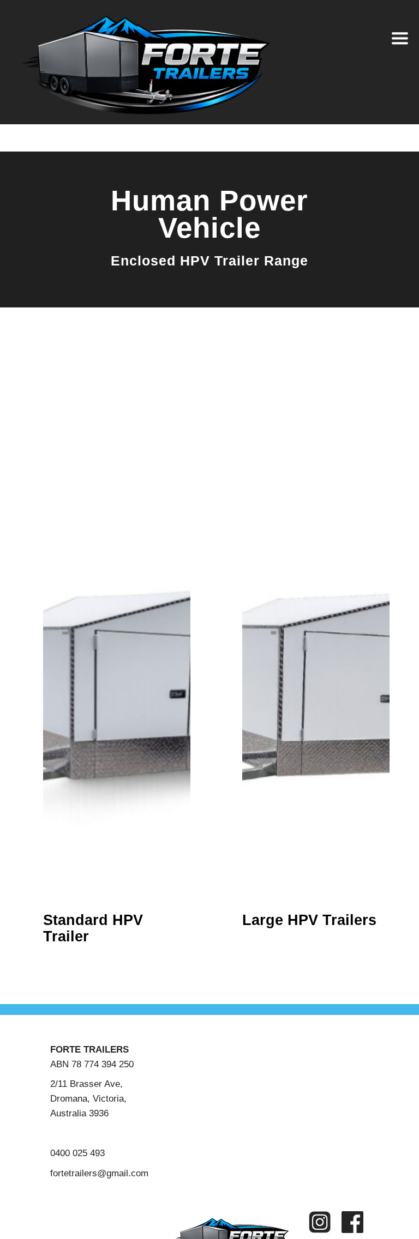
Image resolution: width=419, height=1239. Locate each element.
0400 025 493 (77, 1152)
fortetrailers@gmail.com (99, 1173)
